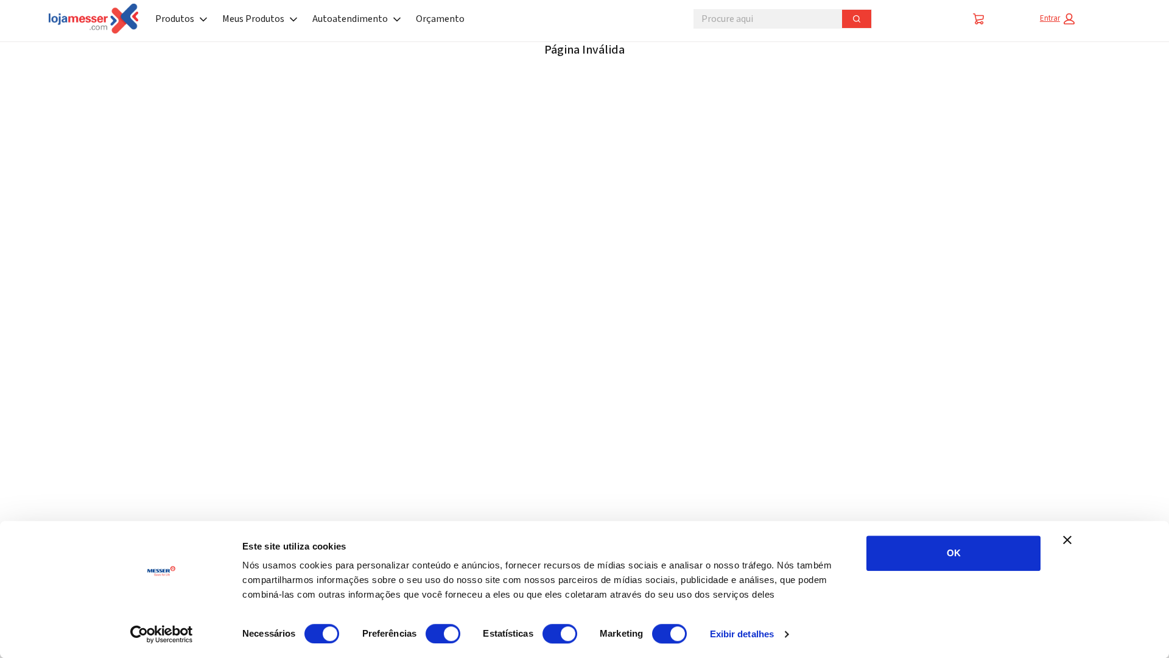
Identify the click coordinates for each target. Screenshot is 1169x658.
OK (954, 553)
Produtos (174, 19)
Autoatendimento (350, 19)
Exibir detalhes (742, 634)
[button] (1057, 19)
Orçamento (440, 19)
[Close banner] (1067, 540)
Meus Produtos (253, 19)
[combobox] (763, 19)
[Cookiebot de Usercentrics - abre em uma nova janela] (161, 634)
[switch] (443, 633)
